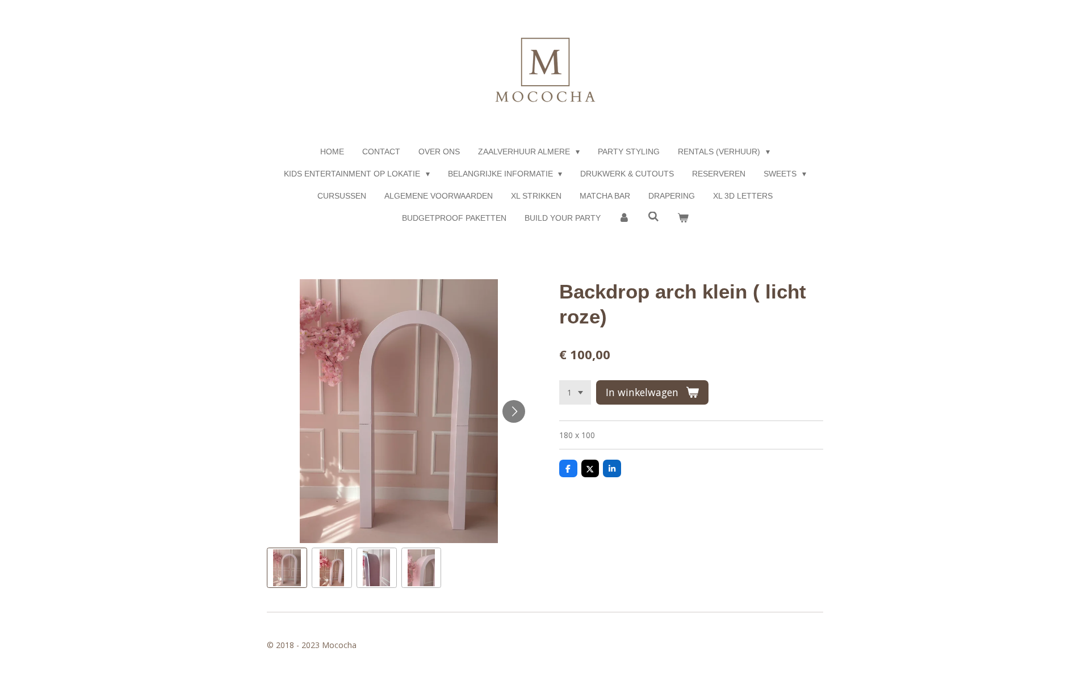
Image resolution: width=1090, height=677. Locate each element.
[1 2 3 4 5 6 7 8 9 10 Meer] (575, 392)
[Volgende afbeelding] (513, 411)
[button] (287, 568)
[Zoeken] (653, 217)
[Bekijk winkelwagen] (683, 218)
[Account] (624, 218)
